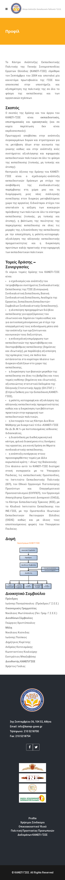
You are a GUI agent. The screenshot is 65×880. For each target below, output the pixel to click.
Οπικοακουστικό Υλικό (33, 826)
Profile (32, 818)
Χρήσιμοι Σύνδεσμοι (32, 822)
